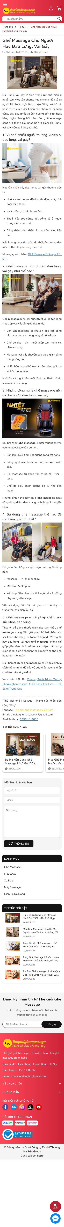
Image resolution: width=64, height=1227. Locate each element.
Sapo (40, 1156)
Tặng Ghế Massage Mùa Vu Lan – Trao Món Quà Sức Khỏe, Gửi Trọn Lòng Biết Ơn (41, 961)
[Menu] (5, 4)
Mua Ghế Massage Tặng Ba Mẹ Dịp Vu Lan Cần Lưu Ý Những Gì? (40, 930)
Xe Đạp (8, 880)
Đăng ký (51, 1024)
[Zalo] (14, 1107)
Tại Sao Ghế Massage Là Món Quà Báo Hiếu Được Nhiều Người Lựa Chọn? (41, 975)
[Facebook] (5, 1107)
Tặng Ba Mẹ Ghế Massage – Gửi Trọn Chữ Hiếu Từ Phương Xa (40, 944)
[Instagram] (22, 1107)
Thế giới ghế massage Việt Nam (33, 710)
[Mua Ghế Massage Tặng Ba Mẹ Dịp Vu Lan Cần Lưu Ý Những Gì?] (12, 932)
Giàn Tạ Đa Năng (14, 894)
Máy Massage (12, 887)
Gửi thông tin (19, 844)
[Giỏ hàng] (59, 8)
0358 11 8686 (29, 719)
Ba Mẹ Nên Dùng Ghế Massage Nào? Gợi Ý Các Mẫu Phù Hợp (20, 762)
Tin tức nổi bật (15, 908)
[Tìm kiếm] (59, 18)
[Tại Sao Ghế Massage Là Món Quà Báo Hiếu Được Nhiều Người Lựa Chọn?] (12, 974)
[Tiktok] (30, 1107)
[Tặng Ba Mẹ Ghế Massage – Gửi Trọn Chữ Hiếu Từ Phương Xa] (12, 946)
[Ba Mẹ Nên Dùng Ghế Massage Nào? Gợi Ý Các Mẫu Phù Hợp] (22, 744)
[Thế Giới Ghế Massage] (18, 10)
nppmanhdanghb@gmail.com (29, 1076)
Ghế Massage (12, 867)
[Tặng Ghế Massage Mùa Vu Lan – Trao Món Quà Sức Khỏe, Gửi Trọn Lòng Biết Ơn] (12, 960)
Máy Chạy (10, 874)
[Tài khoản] (51, 8)
